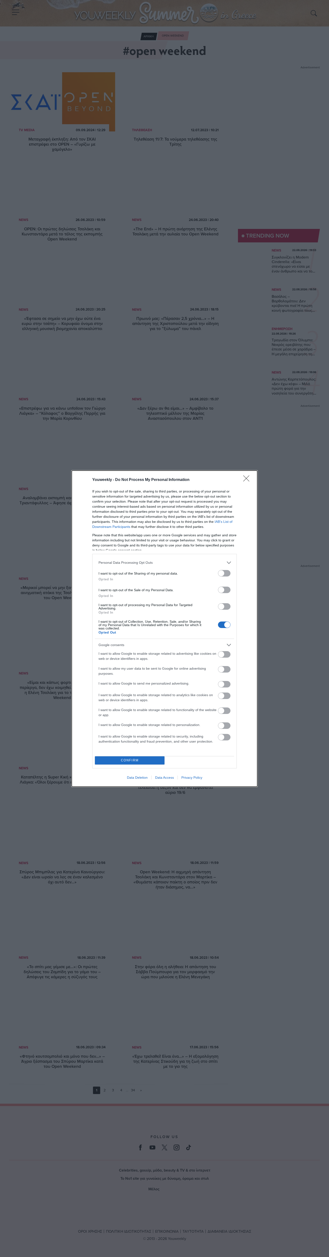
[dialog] (164, 629)
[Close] (247, 480)
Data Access (164, 777)
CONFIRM (130, 760)
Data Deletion (137, 777)
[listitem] (164, 562)
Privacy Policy (191, 777)
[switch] (224, 573)
